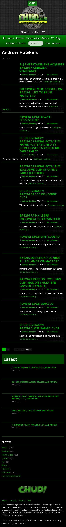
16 (21, 349)
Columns (21, 43)
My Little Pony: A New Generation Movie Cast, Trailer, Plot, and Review (36, 397)
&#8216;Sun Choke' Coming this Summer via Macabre (39, 259)
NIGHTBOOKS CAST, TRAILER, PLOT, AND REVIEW (34, 425)
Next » (28, 349)
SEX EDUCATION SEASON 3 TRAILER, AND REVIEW (34, 382)
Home (4, 500)
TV (52, 38)
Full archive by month (11, 476)
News (11, 38)
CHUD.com (33, 490)
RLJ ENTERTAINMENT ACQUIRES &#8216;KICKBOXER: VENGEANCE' (41, 68)
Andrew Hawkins (29, 75)
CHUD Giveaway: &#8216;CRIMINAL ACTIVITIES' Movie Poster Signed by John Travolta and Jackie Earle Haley (40, 144)
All (4, 38)
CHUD (32, 3)
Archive (35, 32)
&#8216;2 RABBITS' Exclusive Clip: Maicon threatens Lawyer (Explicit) (40, 282)
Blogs (59, 38)
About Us (25, 32)
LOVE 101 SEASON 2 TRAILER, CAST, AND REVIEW (34, 367)
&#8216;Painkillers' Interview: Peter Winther (39, 217)
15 (16, 349)
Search (22, 500)
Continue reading (53, 81)
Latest (10, 359)
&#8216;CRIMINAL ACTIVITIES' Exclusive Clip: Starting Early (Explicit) (40, 169)
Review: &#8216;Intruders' (39, 237)
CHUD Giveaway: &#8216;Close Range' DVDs (39, 326)
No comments (52, 75)
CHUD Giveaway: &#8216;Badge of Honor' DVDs (38, 194)
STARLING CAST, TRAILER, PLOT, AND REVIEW (33, 410)
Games (45, 38)
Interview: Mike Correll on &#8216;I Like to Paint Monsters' (40, 92)
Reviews (20, 38)
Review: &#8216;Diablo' (36, 304)
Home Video (33, 38)
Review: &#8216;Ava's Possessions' (34, 118)
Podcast (10, 43)
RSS (43, 32)
